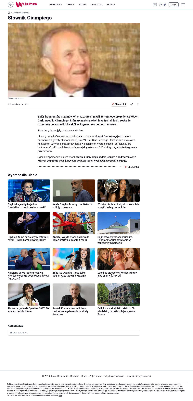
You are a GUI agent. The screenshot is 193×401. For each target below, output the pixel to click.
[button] (162, 4)
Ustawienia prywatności (138, 376)
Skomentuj (120, 104)
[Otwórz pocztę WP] (154, 4)
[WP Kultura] (32, 4)
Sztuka (82, 5)
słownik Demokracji (106, 136)
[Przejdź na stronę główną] (11, 6)
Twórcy (70, 5)
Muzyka (111, 5)
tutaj (60, 395)
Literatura (97, 5)
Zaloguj (173, 5)
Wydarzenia (55, 5)
